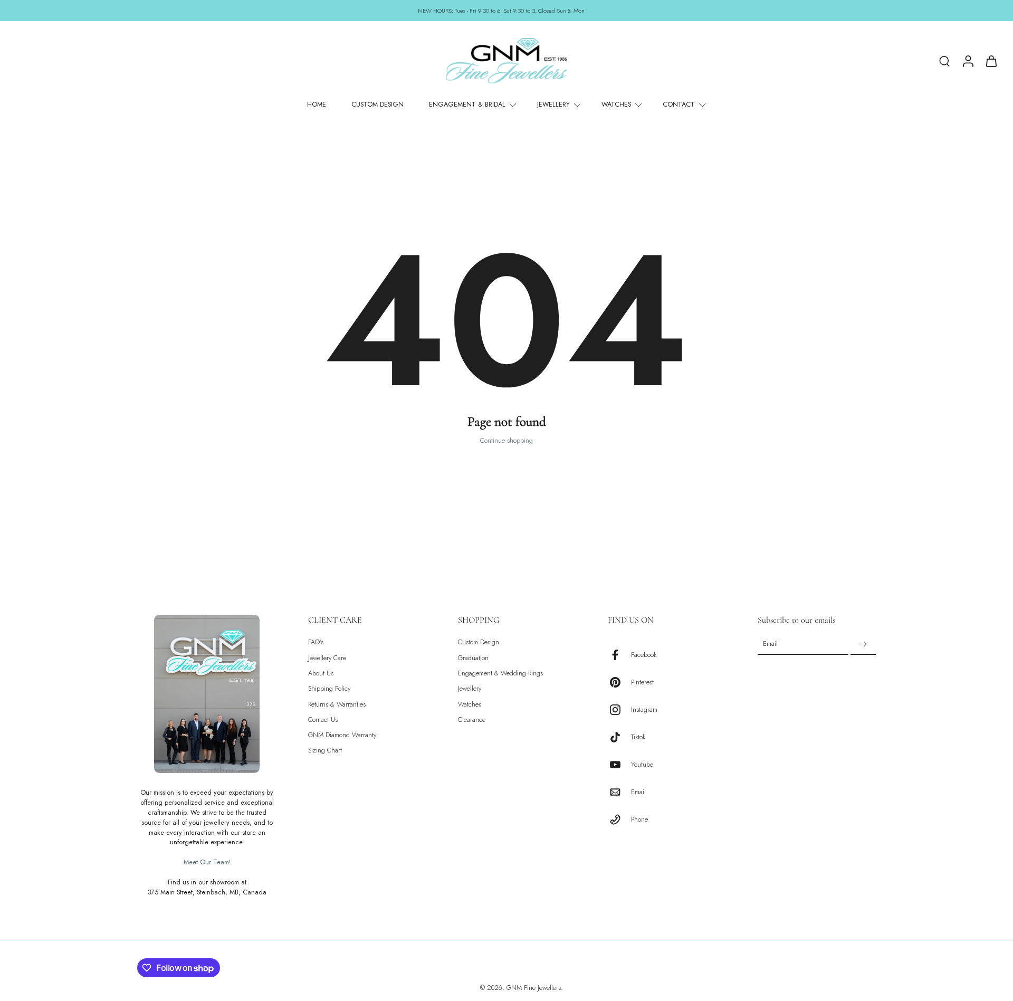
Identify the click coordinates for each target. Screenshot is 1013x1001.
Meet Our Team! (207, 862)
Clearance (471, 720)
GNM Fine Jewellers (533, 988)
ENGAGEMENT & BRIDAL (467, 104)
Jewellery (469, 688)
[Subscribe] (863, 644)
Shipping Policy (329, 688)
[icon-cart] (990, 60)
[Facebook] (619, 654)
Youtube (642, 764)
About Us (320, 673)
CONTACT (679, 104)
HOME (316, 104)
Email (638, 791)
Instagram (644, 709)
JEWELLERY (553, 104)
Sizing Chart (325, 750)
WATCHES (616, 104)
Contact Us (323, 720)
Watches (469, 704)
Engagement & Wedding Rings (500, 673)
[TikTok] (619, 737)
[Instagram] (619, 709)
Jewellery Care (327, 657)
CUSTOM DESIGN (377, 104)
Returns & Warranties (337, 704)
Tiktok (638, 736)
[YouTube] (619, 764)
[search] (944, 60)
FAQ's (315, 642)
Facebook (643, 654)
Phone (639, 819)
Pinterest (642, 682)
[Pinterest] (619, 682)
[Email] (619, 792)
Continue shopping (506, 440)
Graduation (473, 657)
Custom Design (478, 642)
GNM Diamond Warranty (342, 735)
